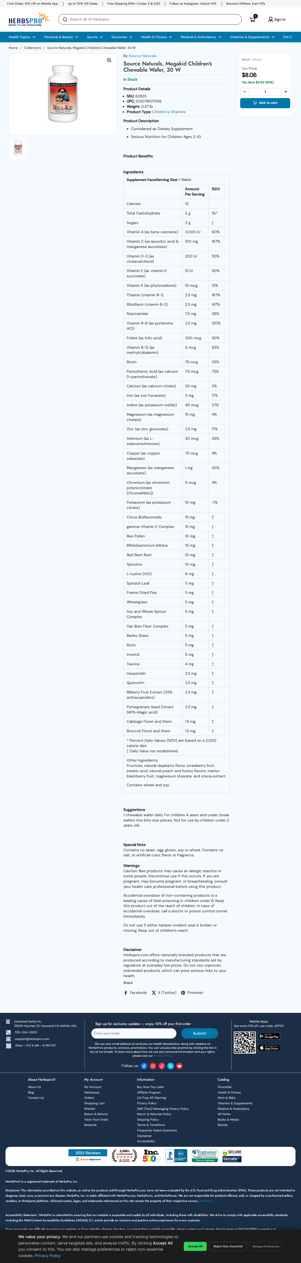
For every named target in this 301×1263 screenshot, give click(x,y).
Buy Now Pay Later (150, 1087)
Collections (32, 48)
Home (13, 48)
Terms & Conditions (151, 1125)
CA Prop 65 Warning (151, 1098)
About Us (34, 1087)
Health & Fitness (229, 1092)
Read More (206, 1201)
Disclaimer (144, 1136)
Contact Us (36, 1098)
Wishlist (89, 1109)
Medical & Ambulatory (233, 1109)
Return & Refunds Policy (154, 1114)
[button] (252, 19)
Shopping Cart (94, 1103)
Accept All (195, 1246)
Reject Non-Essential (228, 1246)
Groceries (225, 1087)
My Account (92, 1087)
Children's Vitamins (169, 111)
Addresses (91, 1092)
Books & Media (228, 1119)
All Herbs (224, 1114)
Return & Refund (96, 1114)
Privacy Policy (147, 1103)
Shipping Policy (148, 1119)
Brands (223, 1125)
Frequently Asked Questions (157, 1130)
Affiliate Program (149, 1092)
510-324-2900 (26, 1032)
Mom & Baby (227, 1098)
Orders (89, 1098)
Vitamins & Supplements (235, 1103)
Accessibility (146, 1141)
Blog (31, 1092)
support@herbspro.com (32, 1039)
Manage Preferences (266, 1246)
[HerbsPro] (29, 19)
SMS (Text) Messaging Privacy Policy (163, 1109)
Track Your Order (96, 1119)
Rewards (90, 1125)
